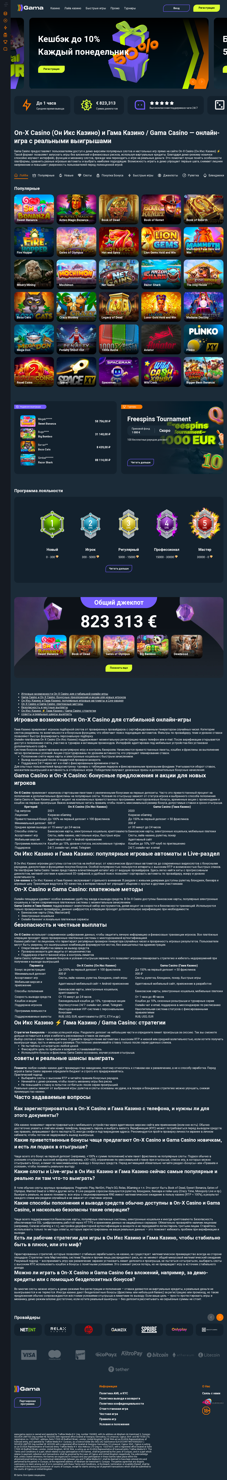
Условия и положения (114, 1424)
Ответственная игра (113, 1408)
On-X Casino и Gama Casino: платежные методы (52, 704)
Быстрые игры (96, 8)
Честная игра (108, 1414)
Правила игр (107, 1419)
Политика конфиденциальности (121, 1403)
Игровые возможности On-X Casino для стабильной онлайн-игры (64, 694)
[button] (192, 81)
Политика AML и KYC (113, 1393)
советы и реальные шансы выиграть (46, 714)
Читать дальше (140, 462)
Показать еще (119, 667)
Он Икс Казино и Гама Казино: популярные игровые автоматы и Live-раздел (72, 700)
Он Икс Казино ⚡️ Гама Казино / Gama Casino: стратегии (58, 710)
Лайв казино (72, 8)
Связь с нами (211, 1393)
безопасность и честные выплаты (44, 707)
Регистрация (207, 7)
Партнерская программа (28, 1402)
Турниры (130, 8)
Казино (55, 8)
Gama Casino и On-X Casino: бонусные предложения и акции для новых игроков (73, 697)
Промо (115, 8)
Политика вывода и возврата (119, 1398)
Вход (176, 8)
